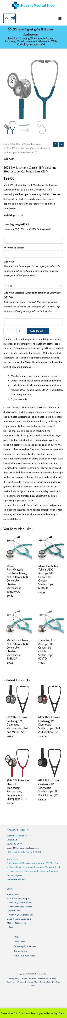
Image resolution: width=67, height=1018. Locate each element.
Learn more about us (16, 879)
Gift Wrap (9, 261)
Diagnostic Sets (14, 910)
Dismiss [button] (62, 1013)
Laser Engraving (17, 224)
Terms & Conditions (28, 979)
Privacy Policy (14, 979)
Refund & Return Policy (24, 955)
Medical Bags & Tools (16, 922)
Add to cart (38, 330)
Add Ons (16, 143)
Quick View (18, 559)
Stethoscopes (13, 894)
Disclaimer (11, 982)
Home (6, 143)
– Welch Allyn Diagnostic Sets (20, 914)
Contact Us (12, 839)
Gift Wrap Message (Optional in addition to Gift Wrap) (32, 295)
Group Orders (20, 951)
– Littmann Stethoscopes (18, 898)
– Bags (10, 926)
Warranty (20, 982)
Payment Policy (45, 982)
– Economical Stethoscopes (19, 906)
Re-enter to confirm (14, 247)
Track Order (19, 941)
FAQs (16, 937)
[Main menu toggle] (60, 18)
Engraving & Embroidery (25, 946)
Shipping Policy (32, 982)
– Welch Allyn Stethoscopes (19, 902)
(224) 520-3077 (14, 843)
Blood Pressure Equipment (19, 918)
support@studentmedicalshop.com (23, 847)
